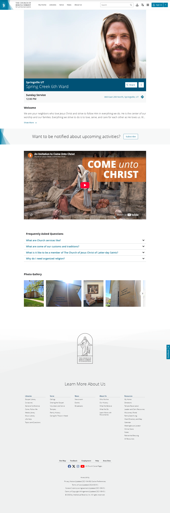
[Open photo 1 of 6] (34, 293)
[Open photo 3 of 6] (93, 293)
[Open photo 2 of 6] (63, 293)
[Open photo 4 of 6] (123, 293)
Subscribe (131, 136)
